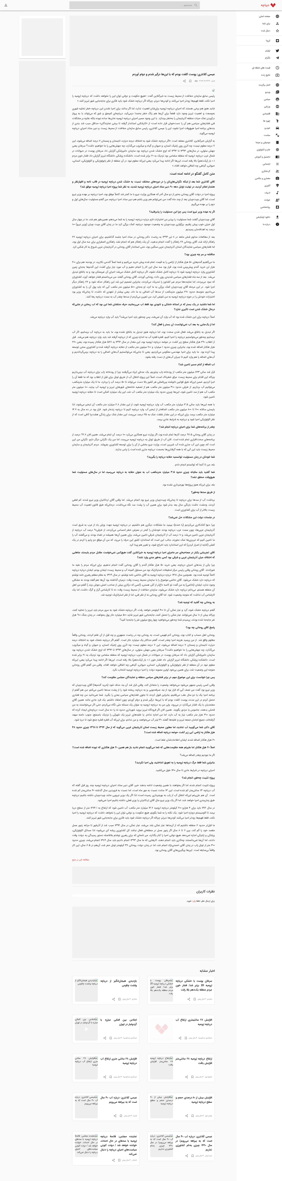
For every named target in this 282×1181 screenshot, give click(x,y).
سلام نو (209, 999)
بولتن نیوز (208, 1115)
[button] (259, 16)
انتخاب (134, 1160)
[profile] (6, 5)
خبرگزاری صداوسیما (205, 1038)
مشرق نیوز (208, 1076)
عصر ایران (208, 1155)
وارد (194, 901)
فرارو (213, 81)
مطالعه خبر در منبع (80, 859)
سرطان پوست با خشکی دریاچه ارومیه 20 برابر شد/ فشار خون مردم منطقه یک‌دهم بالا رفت (194, 985)
